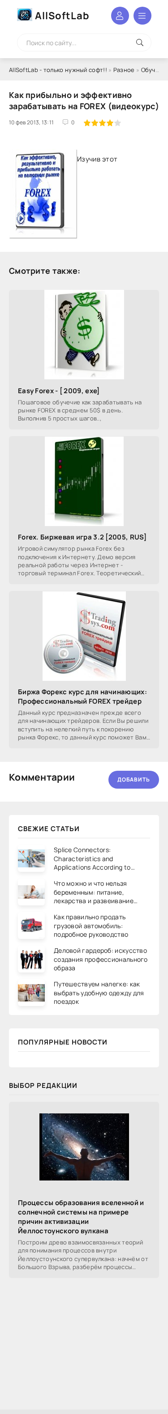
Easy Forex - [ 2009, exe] (59, 390)
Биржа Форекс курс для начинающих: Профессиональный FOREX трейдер (82, 696)
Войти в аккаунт (120, 16)
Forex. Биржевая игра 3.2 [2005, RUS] (82, 537)
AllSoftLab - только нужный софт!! (58, 70)
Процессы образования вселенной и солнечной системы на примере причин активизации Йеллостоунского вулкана (81, 1217)
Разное (124, 70)
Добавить (133, 779)
